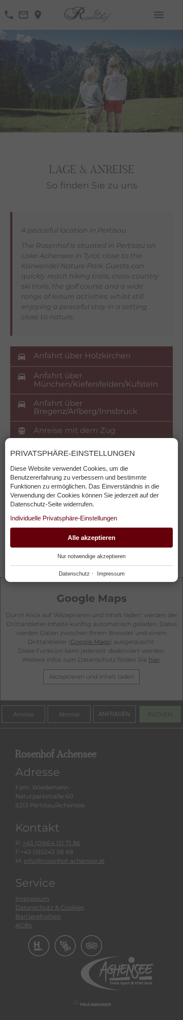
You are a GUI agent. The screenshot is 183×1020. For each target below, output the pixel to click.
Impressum (111, 573)
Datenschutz (74, 573)
